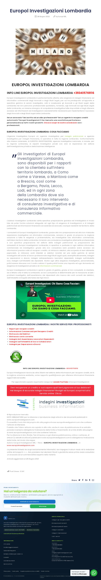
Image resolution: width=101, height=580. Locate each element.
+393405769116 (84, 93)
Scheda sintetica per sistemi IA (13, 554)
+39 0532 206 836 (57, 545)
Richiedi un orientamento (29, 501)
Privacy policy (7, 571)
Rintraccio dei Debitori (19, 334)
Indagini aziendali (58, 530)
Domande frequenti (10, 550)
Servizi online (8, 564)
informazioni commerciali (51, 266)
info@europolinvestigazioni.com (62, 553)
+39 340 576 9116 (57, 549)
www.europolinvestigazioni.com (21, 445)
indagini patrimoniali (74, 136)
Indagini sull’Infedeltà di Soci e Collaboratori (30, 342)
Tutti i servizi (56, 536)
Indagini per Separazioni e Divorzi (25, 344)
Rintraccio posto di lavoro (59, 526)
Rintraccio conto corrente (21, 336)
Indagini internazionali (59, 533)
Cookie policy (15, 571)
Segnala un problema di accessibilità (29, 571)
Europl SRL (62, 16)
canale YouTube (60, 382)
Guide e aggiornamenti (11, 547)
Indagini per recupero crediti (61, 520)
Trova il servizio (16, 506)
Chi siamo (7, 544)
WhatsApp (42, 506)
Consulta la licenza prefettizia (14, 533)
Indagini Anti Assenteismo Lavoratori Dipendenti (31, 339)
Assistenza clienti (9, 560)
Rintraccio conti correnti (59, 523)
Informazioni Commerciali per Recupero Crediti (31, 331)
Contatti (6, 557)
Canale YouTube (45, 571)
